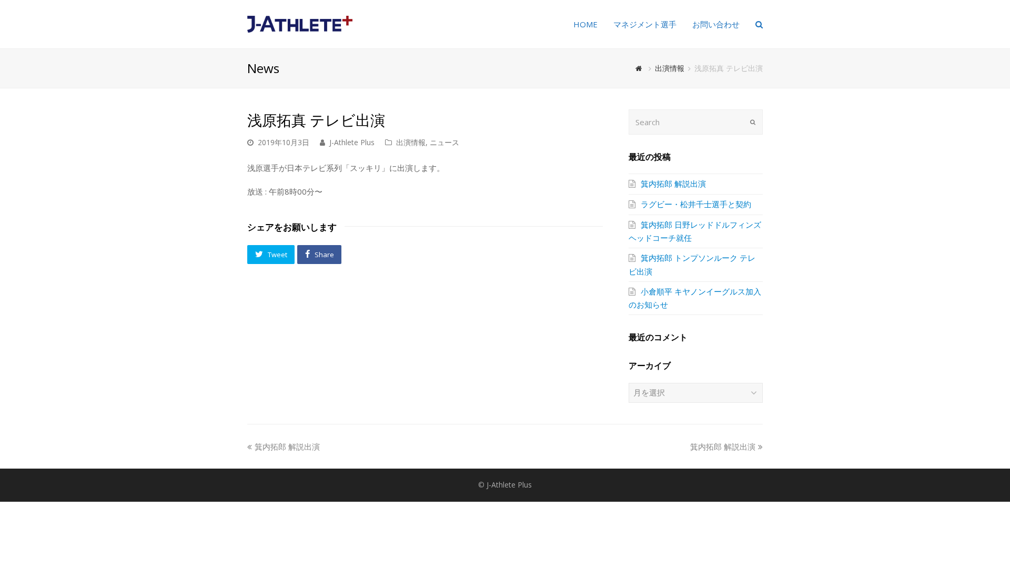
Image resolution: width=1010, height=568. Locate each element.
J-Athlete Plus (352, 142)
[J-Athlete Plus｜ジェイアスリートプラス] (299, 23)
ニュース (444, 142)
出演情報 (411, 142)
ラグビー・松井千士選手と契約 (696, 204)
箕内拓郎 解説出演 (673, 183)
